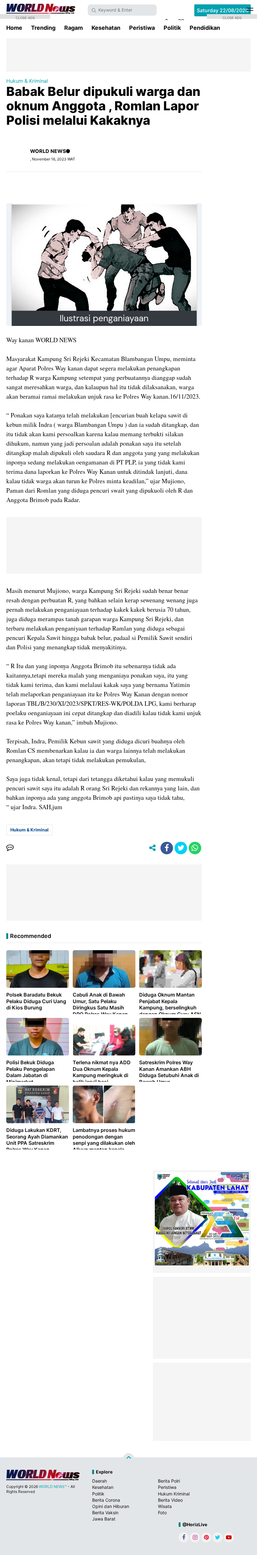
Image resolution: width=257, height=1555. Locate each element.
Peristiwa (142, 27)
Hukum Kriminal (174, 1493)
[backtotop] (128, 1458)
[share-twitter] (181, 848)
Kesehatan (106, 27)
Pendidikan (205, 27)
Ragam (73, 27)
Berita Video (170, 1500)
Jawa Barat (103, 1518)
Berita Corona (106, 1500)
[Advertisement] (128, 54)
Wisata (165, 1506)
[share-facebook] (166, 848)
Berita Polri (169, 1481)
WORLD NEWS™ (53, 1486)
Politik (172, 27)
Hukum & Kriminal (27, 81)
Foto (162, 1512)
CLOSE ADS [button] (25, 17)
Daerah (99, 1481)
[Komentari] (10, 848)
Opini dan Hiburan (110, 1506)
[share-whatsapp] (195, 848)
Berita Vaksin (105, 1512)
